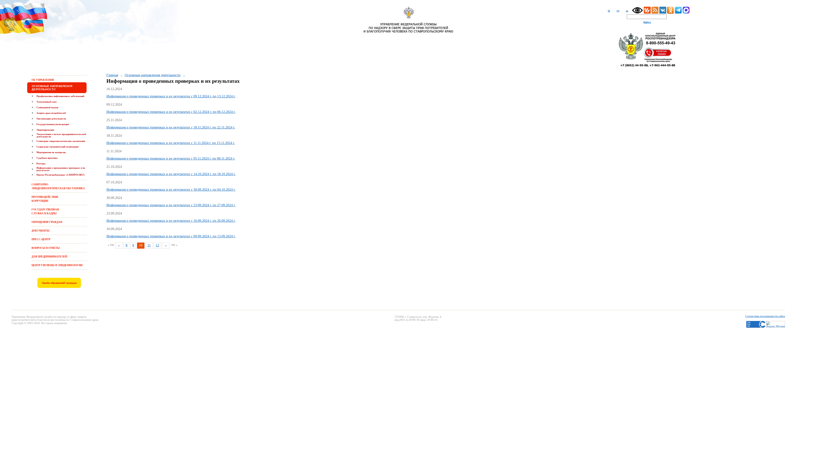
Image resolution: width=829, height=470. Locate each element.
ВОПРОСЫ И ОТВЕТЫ (46, 247)
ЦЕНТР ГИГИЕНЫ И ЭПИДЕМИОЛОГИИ (57, 265)
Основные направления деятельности (152, 75)
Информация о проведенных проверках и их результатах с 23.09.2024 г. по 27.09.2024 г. (171, 205)
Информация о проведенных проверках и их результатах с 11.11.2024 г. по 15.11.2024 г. (170, 143)
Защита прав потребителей (51, 113)
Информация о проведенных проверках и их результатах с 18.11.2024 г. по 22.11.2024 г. (170, 127)
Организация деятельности (51, 118)
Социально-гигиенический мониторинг (57, 146)
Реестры (41, 163)
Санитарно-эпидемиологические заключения (60, 141)
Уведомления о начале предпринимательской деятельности (61, 135)
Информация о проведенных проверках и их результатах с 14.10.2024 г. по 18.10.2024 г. (171, 174)
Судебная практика (47, 158)
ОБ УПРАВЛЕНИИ (43, 79)
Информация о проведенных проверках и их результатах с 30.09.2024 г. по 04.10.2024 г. (171, 189)
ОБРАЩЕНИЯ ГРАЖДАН (47, 222)
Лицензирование (45, 130)
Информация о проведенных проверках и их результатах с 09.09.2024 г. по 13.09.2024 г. (171, 236)
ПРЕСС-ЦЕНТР (41, 239)
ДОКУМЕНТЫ (40, 230)
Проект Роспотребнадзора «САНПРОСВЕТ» (60, 174)
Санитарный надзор (47, 107)
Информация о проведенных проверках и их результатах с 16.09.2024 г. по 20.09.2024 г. (171, 220)
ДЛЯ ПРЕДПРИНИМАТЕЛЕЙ (49, 256)
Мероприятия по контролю (51, 152)
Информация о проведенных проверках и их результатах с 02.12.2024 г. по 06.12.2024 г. (171, 112)
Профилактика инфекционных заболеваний (60, 96)
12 (157, 245)
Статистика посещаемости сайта (765, 316)
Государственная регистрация (52, 124)
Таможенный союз (46, 101)
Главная (112, 75)
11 (149, 245)
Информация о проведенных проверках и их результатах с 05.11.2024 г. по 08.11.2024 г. (170, 158)
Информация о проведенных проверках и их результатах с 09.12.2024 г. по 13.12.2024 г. (171, 96)
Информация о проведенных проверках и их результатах (60, 169)
